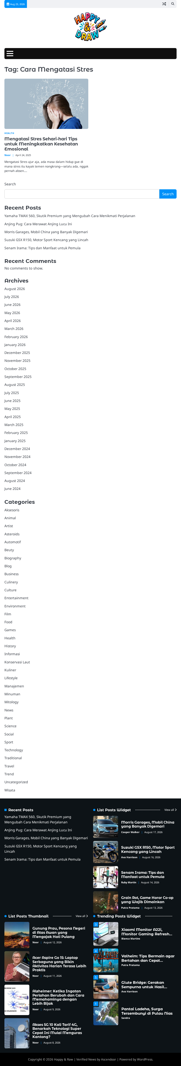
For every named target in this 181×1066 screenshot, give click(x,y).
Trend (9, 774)
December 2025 (17, 352)
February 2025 (16, 432)
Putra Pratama (130, 907)
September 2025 (18, 376)
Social (9, 734)
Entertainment (16, 597)
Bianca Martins (130, 938)
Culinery (11, 582)
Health (9, 133)
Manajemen (14, 686)
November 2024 (17, 456)
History (10, 646)
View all (169, 810)
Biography (12, 558)
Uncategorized (16, 782)
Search (10, 184)
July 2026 (11, 296)
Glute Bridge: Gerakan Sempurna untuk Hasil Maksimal (142, 986)
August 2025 (14, 384)
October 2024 (15, 464)
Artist (8, 525)
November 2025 (17, 360)
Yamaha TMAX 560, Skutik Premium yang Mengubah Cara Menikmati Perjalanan (69, 215)
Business (11, 573)
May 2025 (12, 408)
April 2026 (12, 320)
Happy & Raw (63, 1059)
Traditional (13, 757)
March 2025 (13, 424)
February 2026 (16, 336)
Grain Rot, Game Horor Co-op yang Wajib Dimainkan (147, 900)
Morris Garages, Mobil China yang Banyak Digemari (46, 231)
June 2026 (12, 304)
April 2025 (12, 416)
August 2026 (14, 288)
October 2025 (15, 368)
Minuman (12, 694)
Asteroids (11, 534)
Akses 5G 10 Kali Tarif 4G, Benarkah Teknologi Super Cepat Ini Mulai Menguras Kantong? (57, 1031)
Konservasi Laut (17, 662)
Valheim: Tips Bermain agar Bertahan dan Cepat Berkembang (148, 960)
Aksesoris (11, 510)
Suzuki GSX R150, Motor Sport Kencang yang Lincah (46, 239)
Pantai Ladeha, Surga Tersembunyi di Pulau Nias (147, 1011)
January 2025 (15, 440)
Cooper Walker (130, 832)
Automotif (12, 542)
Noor (7, 155)
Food (8, 622)
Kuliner (10, 670)
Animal (10, 517)
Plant (8, 718)
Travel (9, 766)
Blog (8, 566)
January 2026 (15, 344)
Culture (10, 590)
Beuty (9, 549)
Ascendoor (108, 1059)
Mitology (11, 702)
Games (10, 629)
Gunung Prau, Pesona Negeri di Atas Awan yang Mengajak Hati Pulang (58, 932)
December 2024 (17, 448)
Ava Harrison (129, 857)
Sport (8, 742)
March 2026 (13, 328)
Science (10, 726)
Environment (15, 606)
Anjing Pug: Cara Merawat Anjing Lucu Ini (38, 223)
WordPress (144, 1059)
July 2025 (11, 392)
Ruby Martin (128, 882)
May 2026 (12, 312)
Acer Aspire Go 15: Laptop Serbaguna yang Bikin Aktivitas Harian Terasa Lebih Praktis (59, 964)
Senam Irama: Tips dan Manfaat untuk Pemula (42, 248)
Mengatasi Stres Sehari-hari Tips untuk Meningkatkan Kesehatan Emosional (41, 144)
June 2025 (12, 400)
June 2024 (12, 488)
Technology (13, 750)
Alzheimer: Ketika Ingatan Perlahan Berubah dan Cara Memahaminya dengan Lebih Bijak (58, 997)
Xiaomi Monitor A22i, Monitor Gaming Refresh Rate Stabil (145, 934)
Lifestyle (11, 677)
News (8, 710)
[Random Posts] (164, 4)
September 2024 (18, 472)
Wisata (9, 790)
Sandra (125, 1017)
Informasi (12, 653)
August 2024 (14, 480)
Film (7, 614)
